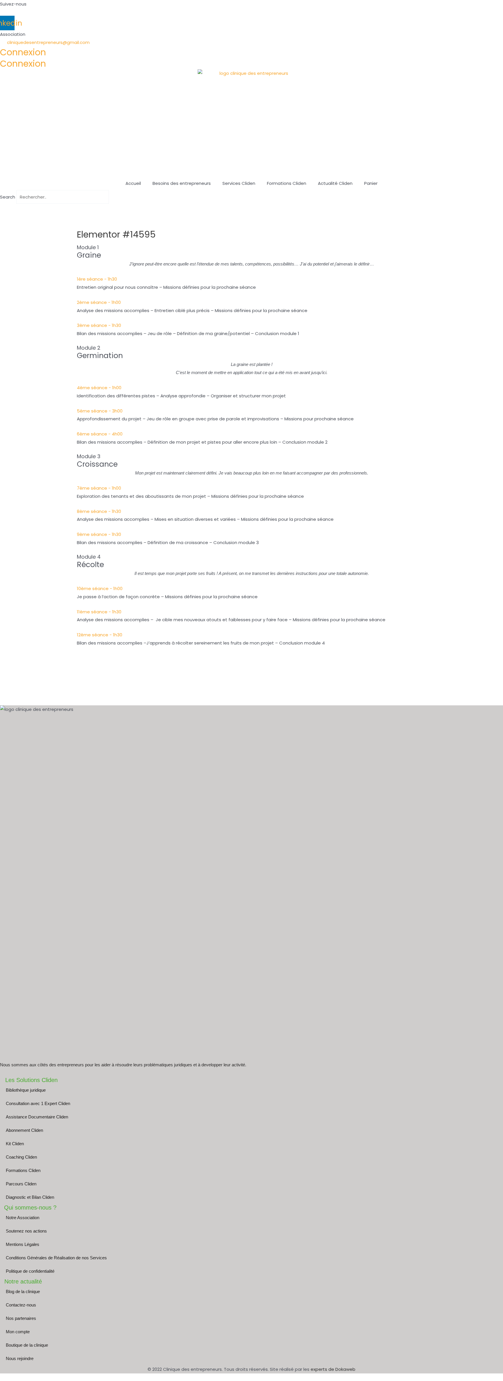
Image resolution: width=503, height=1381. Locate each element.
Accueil (133, 183)
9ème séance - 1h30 (99, 534)
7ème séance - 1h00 (99, 488)
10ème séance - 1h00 (100, 588)
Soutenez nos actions (26, 1230)
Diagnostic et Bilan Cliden (30, 1197)
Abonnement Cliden (24, 1130)
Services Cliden (238, 183)
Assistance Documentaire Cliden (37, 1116)
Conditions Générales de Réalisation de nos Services (56, 1257)
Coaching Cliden (21, 1157)
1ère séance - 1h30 (97, 279)
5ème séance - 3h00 (100, 411)
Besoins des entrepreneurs (182, 183)
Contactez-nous (21, 1304)
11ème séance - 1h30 (99, 612)
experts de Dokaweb (333, 1369)
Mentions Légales (22, 1244)
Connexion (23, 52)
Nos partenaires (21, 1318)
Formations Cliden (286, 183)
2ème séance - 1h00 (99, 302)
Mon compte (18, 1331)
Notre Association (22, 1217)
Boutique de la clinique (27, 1345)
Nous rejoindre (19, 1358)
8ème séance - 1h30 (99, 511)
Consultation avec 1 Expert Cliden (38, 1103)
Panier (371, 183)
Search (7, 197)
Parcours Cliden (21, 1183)
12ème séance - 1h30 (99, 635)
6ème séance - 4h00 (100, 434)
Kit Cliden (15, 1143)
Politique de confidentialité (30, 1271)
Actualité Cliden (335, 183)
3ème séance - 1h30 (99, 325)
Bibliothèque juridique (26, 1090)
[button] (251, 208)
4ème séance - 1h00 (99, 388)
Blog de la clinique (23, 1291)
